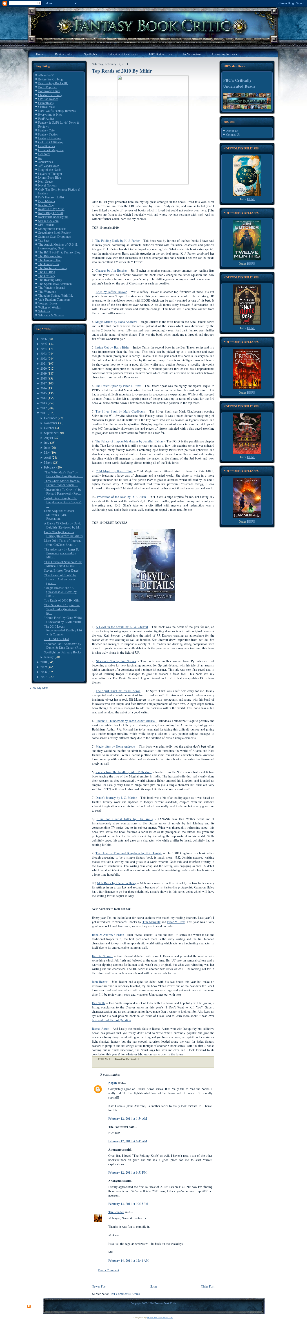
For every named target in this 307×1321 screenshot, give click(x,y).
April (47, 457)
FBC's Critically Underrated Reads (239, 83)
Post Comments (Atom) (125, 1294)
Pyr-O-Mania (46, 201)
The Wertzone (47, 291)
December (50, 418)
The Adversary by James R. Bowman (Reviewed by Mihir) (61, 553)
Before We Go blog (50, 79)
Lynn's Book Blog (49, 177)
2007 (43, 677)
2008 (43, 672)
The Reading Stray (50, 280)
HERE (251, 199)
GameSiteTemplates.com (160, 1317)
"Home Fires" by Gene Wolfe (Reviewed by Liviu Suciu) (63, 619)
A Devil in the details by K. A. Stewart (122, 627)
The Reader (116, 1212)
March (48, 462)
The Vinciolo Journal (51, 287)
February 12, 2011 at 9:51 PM (127, 1172)
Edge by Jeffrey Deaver (111, 292)
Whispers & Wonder (51, 315)
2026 (43, 339)
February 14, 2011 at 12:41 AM (128, 1260)
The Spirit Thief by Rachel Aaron (118, 691)
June (47, 447)
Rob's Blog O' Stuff (50, 213)
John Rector (99, 981)
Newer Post (99, 1286)
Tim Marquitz (151, 922)
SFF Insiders (46, 224)
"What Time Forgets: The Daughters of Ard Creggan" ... (62, 502)
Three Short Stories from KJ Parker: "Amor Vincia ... (62, 483)
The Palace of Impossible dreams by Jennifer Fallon (129, 441)
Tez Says (43, 240)
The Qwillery (46, 276)
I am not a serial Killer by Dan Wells (125, 819)
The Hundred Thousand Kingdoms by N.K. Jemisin (129, 853)
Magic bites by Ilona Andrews (115, 746)
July (46, 442)
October (49, 428)
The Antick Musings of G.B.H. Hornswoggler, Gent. (58, 246)
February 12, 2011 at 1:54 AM (127, 1118)
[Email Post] (142, 1059)
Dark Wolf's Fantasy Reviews (57, 111)
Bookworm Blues (49, 91)
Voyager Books (47, 303)
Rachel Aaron (100, 1028)
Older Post (207, 1286)
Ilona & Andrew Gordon (108, 934)
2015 (43, 393)
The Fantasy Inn (48, 264)
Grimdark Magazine (51, 150)
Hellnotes (44, 154)
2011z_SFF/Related (56, 639)
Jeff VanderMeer (48, 166)
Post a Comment (108, 1270)
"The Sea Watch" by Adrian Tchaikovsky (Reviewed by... (62, 609)
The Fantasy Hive (49, 260)
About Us (232, 131)
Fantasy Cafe (46, 130)
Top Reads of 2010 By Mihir (62, 600)
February (50, 467)
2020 (43, 368)
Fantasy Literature (49, 138)
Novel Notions (47, 185)
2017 (43, 383)
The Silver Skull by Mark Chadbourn (121, 411)
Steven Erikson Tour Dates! (61, 570)
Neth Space (45, 181)
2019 (43, 373)
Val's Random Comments (54, 299)
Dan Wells (98, 1003)
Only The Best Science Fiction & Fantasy (59, 191)
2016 (43, 388)
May (47, 452)
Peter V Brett (176, 922)
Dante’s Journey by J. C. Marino (116, 797)
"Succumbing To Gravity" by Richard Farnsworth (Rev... (62, 491)
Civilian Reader (48, 99)
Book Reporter (47, 87)
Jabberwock (45, 162)
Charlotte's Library (50, 95)
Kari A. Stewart (102, 956)
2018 (43, 378)
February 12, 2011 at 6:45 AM (127, 1141)
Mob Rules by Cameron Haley (116, 883)
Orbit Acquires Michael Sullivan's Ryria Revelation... (59, 514)
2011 (43, 413)
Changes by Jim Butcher (111, 270)
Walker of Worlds (49, 307)
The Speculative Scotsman (55, 284)
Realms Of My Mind (51, 209)
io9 (40, 158)
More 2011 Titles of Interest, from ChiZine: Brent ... (62, 542)
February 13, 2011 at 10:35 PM (128, 1203)
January (49, 657)
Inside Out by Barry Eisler (112, 347)
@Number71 (46, 75)
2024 (43, 348)
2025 (43, 344)
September (51, 433)
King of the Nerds (49, 169)
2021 (43, 363)
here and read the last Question (111, 1020)
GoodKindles (46, 146)
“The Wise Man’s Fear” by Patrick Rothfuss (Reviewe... (63, 474)
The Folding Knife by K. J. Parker (117, 240)
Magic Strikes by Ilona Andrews (116, 322)
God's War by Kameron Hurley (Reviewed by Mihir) (63, 534)
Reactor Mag (46, 205)
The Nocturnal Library (52, 268)
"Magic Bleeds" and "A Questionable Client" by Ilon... (60, 592)
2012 (43, 408)
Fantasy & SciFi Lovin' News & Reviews (58, 124)
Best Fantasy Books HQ (53, 83)
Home (153, 1286)
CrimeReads (45, 103)
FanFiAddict (46, 118)
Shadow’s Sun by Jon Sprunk (116, 661)
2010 (43, 662)
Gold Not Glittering (50, 142)
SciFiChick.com (48, 221)
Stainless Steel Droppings (54, 236)
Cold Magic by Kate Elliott (114, 471)
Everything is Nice (50, 114)
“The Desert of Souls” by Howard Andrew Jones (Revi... (60, 579)
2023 (43, 353)
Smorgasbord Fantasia (52, 228)
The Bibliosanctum (50, 256)
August (48, 437)
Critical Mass (46, 106)
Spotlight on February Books (62, 652)
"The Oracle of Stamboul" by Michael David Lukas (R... (63, 564)
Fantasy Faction (48, 134)
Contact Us (233, 134)
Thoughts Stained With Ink (55, 295)
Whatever (44, 311)
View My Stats (38, 688)
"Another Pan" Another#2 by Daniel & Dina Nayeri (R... (62, 646)
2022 (43, 358)
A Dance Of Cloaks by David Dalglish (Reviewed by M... (63, 525)
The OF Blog (46, 272)
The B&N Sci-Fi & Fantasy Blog (59, 252)
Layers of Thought (50, 173)
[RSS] (29, 1306)
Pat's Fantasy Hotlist (51, 197)
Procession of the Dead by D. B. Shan (121, 497)
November (50, 423)
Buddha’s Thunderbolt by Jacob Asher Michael (126, 721)
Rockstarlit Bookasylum (53, 217)
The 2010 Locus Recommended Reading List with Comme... (63, 630)
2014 (43, 398)
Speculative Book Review (54, 232)
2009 (43, 667)
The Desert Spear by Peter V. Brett (118, 386)
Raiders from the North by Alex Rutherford (123, 772)
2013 (43, 403)
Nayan (112, 1082)
